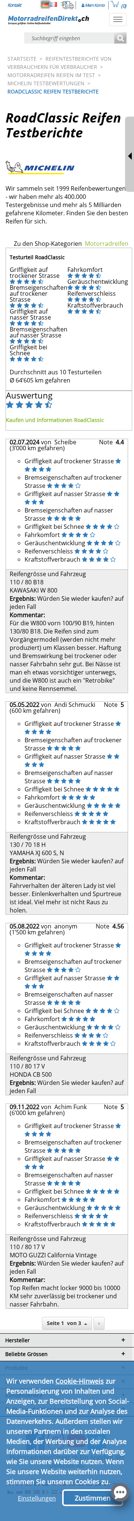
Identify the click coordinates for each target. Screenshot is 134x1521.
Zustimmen (93, 1497)
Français (53, 4)
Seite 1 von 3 (65, 1323)
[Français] (53, 4)
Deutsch (45, 4)
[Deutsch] (45, 4)
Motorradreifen (106, 243)
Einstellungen (37, 1498)
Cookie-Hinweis (79, 1380)
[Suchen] (120, 38)
